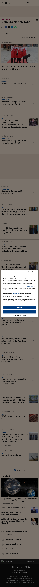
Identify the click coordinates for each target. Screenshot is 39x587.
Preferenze (19, 307)
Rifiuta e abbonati (32, 271)
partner (24, 295)
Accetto (19, 311)
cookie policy (30, 286)
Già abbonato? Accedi (19, 315)
